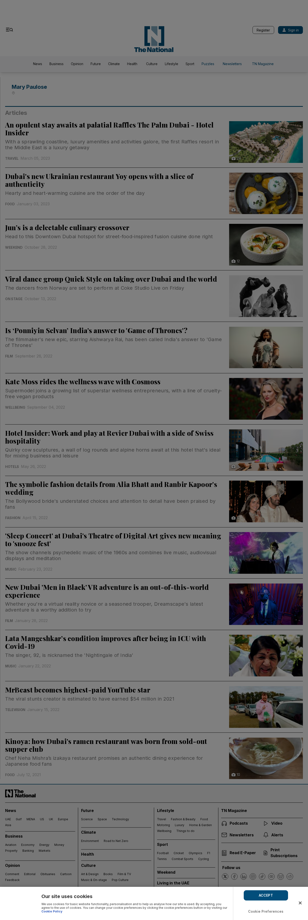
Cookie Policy (51, 911)
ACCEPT (266, 895)
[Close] (300, 903)
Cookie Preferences (266, 911)
